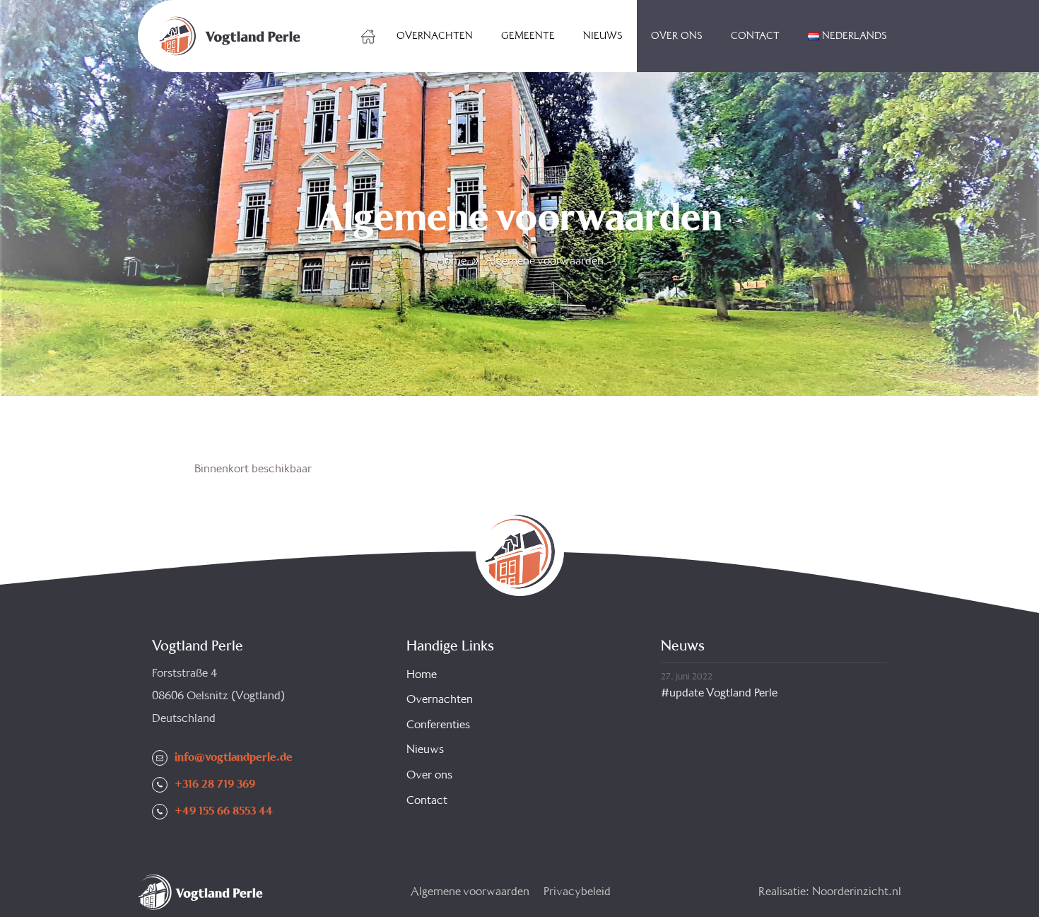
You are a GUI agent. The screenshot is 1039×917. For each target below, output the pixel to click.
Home (368, 36)
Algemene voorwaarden (470, 892)
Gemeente (528, 36)
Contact (755, 36)
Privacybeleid (577, 892)
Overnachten (435, 36)
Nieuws (603, 36)
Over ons (677, 36)
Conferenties (438, 725)
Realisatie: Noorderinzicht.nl (829, 892)
